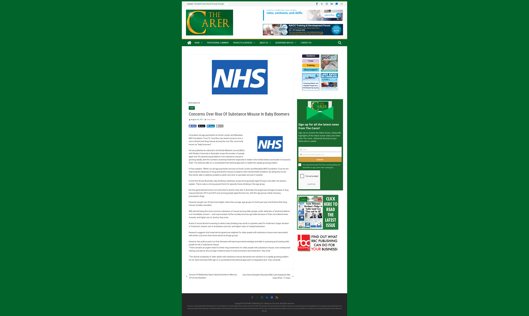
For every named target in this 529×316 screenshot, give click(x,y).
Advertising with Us (284, 42)
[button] (201, 43)
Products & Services (242, 42)
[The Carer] (189, 42)
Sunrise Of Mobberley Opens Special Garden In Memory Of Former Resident (213, 276)
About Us (264, 42)
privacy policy (331, 165)
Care (208, 119)
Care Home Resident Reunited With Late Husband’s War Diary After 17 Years (266, 276)
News (197, 42)
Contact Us (306, 42)
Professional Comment (218, 42)
